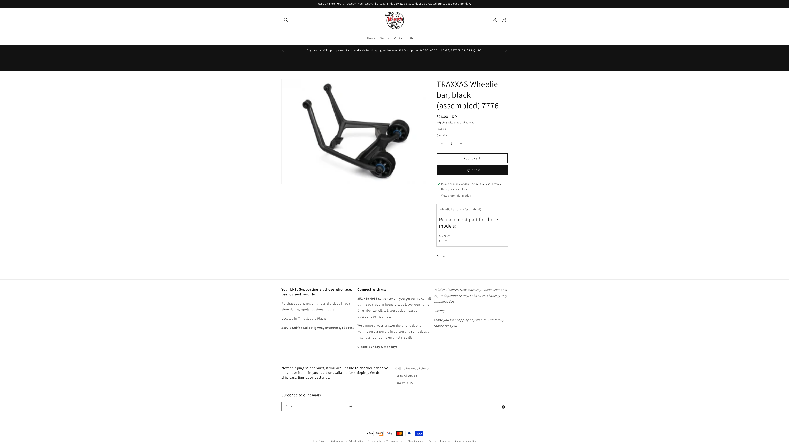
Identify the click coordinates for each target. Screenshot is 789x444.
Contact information (440, 440)
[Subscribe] (350, 406)
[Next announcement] (506, 50)
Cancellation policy (465, 440)
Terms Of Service (406, 375)
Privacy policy (375, 440)
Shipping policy (416, 440)
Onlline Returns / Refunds (412, 368)
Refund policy (356, 440)
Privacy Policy (404, 383)
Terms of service (395, 440)
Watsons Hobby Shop (332, 441)
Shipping (442, 122)
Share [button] (444, 256)
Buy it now (472, 170)
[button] (286, 19)
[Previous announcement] (282, 50)
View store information (456, 195)
